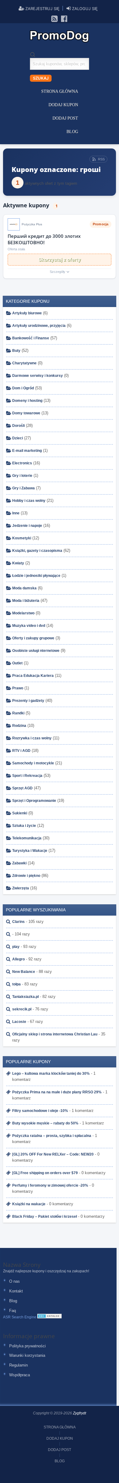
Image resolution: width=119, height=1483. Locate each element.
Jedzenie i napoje (27, 526)
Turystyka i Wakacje (29, 851)
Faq (12, 1310)
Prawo (17, 688)
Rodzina (19, 726)
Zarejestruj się (42, 8)
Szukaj (41, 78)
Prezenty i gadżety (28, 701)
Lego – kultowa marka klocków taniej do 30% (51, 1073)
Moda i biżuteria (25, 601)
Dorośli (18, 425)
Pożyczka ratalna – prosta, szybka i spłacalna (51, 1136)
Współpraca (19, 1375)
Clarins (18, 922)
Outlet (17, 663)
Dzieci (17, 438)
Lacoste (19, 1022)
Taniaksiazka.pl (25, 997)
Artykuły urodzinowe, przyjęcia (39, 325)
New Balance (23, 972)
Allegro (18, 959)
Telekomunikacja (26, 838)
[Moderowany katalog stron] (49, 1317)
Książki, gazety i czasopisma (37, 551)
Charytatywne (24, 363)
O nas (14, 1281)
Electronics (22, 463)
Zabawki (19, 863)
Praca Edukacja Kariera (33, 676)
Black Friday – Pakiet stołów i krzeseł (44, 1216)
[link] (54, 18)
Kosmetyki (21, 538)
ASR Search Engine (19, 1317)
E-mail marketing (27, 450)
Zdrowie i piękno (26, 876)
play (16, 947)
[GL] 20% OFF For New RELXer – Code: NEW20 (53, 1154)
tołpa (16, 984)
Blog (72, 131)
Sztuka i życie (24, 826)
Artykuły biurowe (27, 313)
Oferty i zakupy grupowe (33, 638)
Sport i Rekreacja (27, 776)
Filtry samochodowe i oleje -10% (40, 1111)
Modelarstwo (23, 613)
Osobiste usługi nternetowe (36, 651)
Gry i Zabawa (23, 488)
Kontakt (16, 1291)
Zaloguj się (84, 8)
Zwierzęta (20, 888)
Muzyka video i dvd (28, 626)
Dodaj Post (65, 118)
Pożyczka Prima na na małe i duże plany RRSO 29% (57, 1092)
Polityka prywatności (27, 1346)
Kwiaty (18, 563)
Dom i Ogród (23, 388)
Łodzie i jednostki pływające (36, 576)
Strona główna (59, 91)
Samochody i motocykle (33, 763)
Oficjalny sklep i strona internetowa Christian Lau (54, 1034)
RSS (101, 159)
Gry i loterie (22, 475)
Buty (16, 350)
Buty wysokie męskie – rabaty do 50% (45, 1123)
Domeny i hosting (27, 400)
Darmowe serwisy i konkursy (37, 375)
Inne (16, 513)
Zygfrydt (79, 1413)
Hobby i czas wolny (28, 501)
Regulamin (18, 1365)
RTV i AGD (21, 751)
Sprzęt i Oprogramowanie (34, 801)
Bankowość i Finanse (30, 338)
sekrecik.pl (21, 1009)
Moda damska (24, 588)
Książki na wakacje (28, 1204)
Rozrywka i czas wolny (32, 738)
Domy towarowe (26, 413)
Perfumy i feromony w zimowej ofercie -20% (50, 1185)
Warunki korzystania (27, 1355)
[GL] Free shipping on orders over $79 (45, 1173)
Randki (18, 713)
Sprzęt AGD (22, 788)
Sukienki (19, 813)
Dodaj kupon (63, 104)
